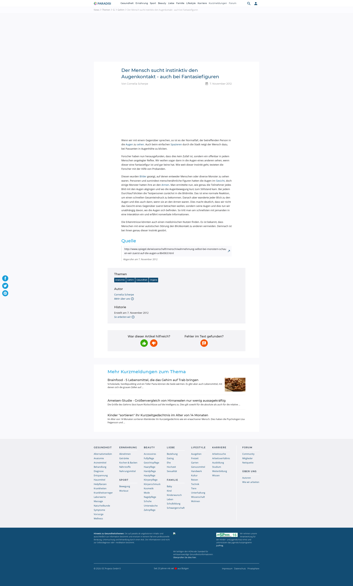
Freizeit (195, 458)
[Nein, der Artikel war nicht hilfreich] (153, 343)
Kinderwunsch (174, 495)
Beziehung (172, 453)
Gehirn (121, 9)
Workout (123, 490)
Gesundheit (127, 3)
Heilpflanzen (100, 484)
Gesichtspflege (151, 462)
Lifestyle (191, 3)
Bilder (143, 176)
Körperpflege (150, 479)
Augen (129, 144)
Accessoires (150, 453)
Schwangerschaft (176, 507)
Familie (180, 3)
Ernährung (142, 3)
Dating (170, 458)
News (96, 9)
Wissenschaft (198, 497)
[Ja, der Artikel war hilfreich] (144, 343)
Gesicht (220, 180)
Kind (169, 490)
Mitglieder (247, 458)
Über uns (249, 471)
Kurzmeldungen (218, 3)
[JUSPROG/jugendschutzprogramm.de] (227, 534)
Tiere (193, 488)
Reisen (194, 479)
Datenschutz (240, 568)
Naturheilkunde (102, 505)
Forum (232, 3)
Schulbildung (173, 503)
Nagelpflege (150, 497)
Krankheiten (100, 488)
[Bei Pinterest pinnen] (5, 293)
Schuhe (148, 501)
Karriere (202, 3)
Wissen (216, 475)
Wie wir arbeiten (250, 482)
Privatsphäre (253, 568)
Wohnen (195, 501)
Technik (195, 484)
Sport (153, 3)
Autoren (246, 477)
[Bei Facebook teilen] (5, 278)
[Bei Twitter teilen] (5, 286)
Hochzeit (171, 466)
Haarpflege (149, 466)
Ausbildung (218, 462)
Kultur (194, 475)
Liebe (171, 3)
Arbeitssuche (219, 453)
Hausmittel (99, 479)
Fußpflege (149, 458)
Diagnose (99, 471)
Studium (216, 466)
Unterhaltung (198, 492)
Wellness (98, 518)
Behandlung (100, 466)
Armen (165, 184)
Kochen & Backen (128, 462)
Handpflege (150, 471)
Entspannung (101, 475)
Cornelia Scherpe (124, 294)
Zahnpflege (149, 509)
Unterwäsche (151, 505)
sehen (140, 144)
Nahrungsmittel (127, 471)
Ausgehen (196, 453)
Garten (194, 462)
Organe (153, 280)
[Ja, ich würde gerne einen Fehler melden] (204, 343)
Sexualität (172, 471)
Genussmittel (198, 466)
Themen (106, 9)
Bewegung (124, 486)
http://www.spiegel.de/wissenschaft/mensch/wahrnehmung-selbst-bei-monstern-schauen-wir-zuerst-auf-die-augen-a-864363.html (175, 251)
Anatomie (120, 280)
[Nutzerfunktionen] (255, 3)
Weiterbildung (219, 471)
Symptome (99, 509)
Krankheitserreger (103, 492)
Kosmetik (148, 488)
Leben (170, 499)
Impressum (227, 568)
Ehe (169, 462)
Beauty (162, 3)
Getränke (124, 458)
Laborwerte (100, 497)
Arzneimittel (100, 462)
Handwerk (196, 471)
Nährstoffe (125, 466)
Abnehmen (125, 453)
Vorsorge (98, 514)
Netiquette (247, 462)
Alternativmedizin (103, 453)
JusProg (219, 545)
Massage (98, 501)
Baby (169, 486)
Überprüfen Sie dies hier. (185, 557)
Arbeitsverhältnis (221, 458)
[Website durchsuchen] (248, 3)
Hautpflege (149, 475)
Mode (147, 492)
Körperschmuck (152, 484)
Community (248, 453)
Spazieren (176, 144)
